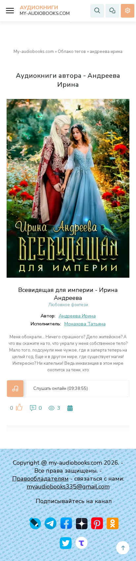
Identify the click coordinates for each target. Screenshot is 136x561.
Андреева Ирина (77, 316)
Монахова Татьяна (85, 324)
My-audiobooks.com (34, 52)
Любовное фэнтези (68, 305)
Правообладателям (40, 479)
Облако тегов (72, 52)
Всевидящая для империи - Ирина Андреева (68, 294)
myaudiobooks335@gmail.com (68, 487)
